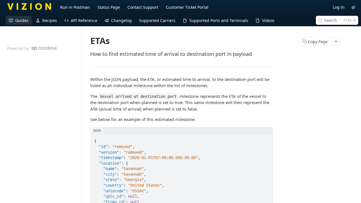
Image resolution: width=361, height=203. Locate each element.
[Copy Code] (266, 139)
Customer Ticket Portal (187, 7)
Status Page (109, 7)
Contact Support (142, 7)
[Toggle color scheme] (353, 7)
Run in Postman (75, 7)
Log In (339, 7)
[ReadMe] (44, 48)
